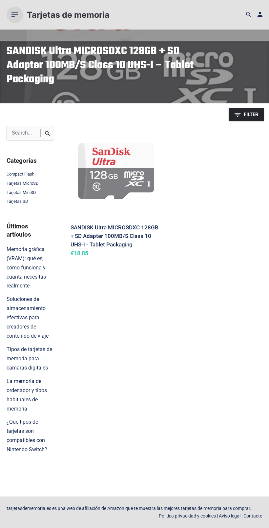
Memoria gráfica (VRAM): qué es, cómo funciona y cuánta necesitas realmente (26, 267)
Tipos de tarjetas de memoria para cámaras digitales (29, 359)
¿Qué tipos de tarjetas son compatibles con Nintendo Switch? (27, 436)
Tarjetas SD (17, 201)
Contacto (252, 516)
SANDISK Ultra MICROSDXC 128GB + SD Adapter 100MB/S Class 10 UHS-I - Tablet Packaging (114, 236)
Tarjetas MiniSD (21, 192)
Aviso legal (229, 516)
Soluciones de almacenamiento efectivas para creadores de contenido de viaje (28, 317)
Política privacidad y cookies (187, 516)
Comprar (87, 263)
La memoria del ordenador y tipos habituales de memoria (27, 395)
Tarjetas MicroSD (23, 183)
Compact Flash (20, 174)
